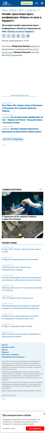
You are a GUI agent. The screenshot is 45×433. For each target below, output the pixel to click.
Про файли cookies (8, 428)
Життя (21, 10)
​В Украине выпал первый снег (18, 298)
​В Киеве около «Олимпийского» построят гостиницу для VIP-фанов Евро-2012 (20, 317)
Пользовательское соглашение (13, 357)
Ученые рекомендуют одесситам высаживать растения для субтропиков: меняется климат (21, 278)
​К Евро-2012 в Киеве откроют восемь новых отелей (21, 250)
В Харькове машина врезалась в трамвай (20, 259)
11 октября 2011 (30, 10)
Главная (4, 10)
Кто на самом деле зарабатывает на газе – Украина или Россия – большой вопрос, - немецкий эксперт (22, 120)
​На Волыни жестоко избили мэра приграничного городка (16, 268)
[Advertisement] (22, 163)
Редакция (5, 352)
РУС (36, 3)
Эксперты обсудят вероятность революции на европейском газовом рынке (21, 130)
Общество (13, 10)
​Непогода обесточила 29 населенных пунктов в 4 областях (22, 289)
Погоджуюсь (35, 428)
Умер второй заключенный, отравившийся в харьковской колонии (21, 335)
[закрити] (44, 414)
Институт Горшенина (13, 139)
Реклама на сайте (8, 347)
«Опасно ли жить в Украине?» (21, 31)
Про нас (5, 345)
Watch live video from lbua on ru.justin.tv (20, 95)
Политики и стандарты (10, 354)
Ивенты (4, 350)
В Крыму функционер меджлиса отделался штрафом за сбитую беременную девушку (20, 307)
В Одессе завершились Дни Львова (17, 326)
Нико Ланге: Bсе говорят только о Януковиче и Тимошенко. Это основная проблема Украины (22, 108)
